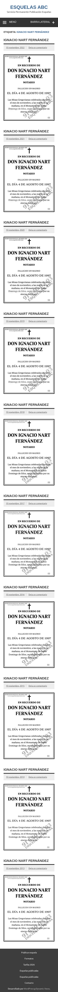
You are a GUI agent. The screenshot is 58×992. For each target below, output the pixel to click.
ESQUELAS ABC (29, 7)
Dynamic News (43, 988)
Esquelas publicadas (29, 971)
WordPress (29, 988)
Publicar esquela (29, 952)
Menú (12, 22)
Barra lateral (40, 22)
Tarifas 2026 (29, 965)
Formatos (29, 958)
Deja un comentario (38, 47)
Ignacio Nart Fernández (26, 40)
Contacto (29, 983)
